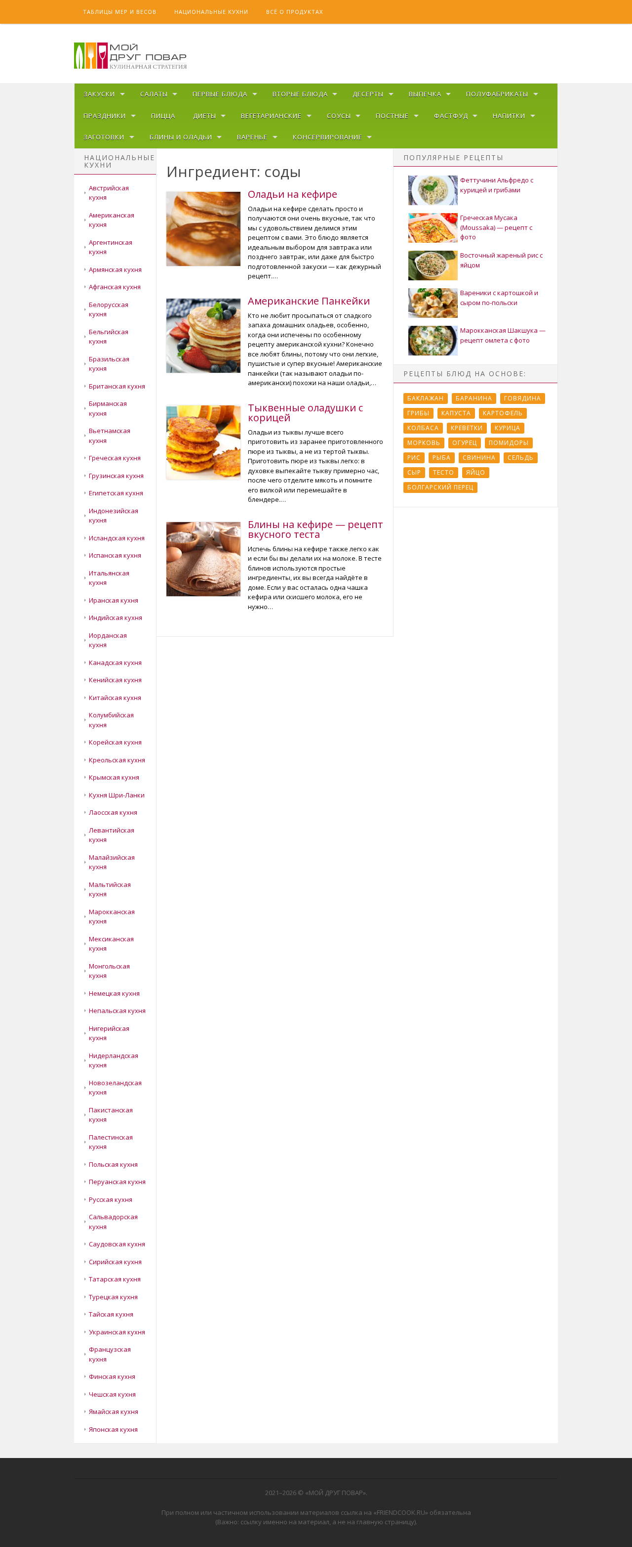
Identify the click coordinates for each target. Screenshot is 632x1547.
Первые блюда (220, 93)
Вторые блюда (300, 93)
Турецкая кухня (113, 1296)
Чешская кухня (112, 1394)
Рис (414, 457)
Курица (507, 428)
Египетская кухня (116, 492)
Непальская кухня (117, 1010)
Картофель (503, 413)
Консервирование (327, 137)
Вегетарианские (271, 115)
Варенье (252, 137)
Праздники (104, 115)
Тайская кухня (111, 1314)
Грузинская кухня (116, 475)
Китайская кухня (115, 697)
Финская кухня (112, 1376)
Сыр (414, 472)
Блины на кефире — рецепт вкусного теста (315, 529)
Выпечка (425, 93)
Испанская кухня (115, 555)
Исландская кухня (117, 537)
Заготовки (103, 137)
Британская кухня (117, 386)
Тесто (443, 472)
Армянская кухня (115, 269)
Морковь (423, 443)
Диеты (204, 115)
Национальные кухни (211, 11)
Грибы (418, 413)
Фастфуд (451, 115)
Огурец (464, 443)
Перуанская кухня (117, 1181)
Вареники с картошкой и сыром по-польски (499, 297)
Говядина (522, 398)
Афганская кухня (115, 286)
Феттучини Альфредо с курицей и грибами (496, 185)
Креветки (467, 428)
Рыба (442, 457)
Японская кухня (113, 1429)
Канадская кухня (115, 662)
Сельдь (521, 457)
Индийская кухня (115, 617)
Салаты (154, 93)
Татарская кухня (115, 1279)
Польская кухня (113, 1164)
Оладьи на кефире (292, 194)
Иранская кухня (113, 600)
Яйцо (475, 472)
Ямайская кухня (113, 1411)
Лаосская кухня (113, 812)
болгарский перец (440, 487)
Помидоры (509, 443)
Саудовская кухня (117, 1243)
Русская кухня (110, 1199)
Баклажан (425, 398)
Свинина (479, 457)
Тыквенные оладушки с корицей (305, 412)
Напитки (509, 115)
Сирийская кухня (115, 1261)
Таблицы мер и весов (120, 11)
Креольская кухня (117, 759)
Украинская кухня (117, 1331)
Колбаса (423, 428)
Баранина (474, 398)
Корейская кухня (115, 742)
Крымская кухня (114, 777)
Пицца (163, 115)
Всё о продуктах (294, 11)
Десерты (368, 93)
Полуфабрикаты (497, 93)
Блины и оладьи (181, 137)
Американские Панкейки (309, 301)
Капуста (456, 413)
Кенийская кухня (115, 679)
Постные (392, 115)
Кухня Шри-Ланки (117, 795)
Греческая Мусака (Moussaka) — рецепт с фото (496, 227)
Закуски (99, 93)
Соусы (339, 115)
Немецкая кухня (114, 993)
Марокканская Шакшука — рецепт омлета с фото (503, 335)
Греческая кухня (115, 457)
